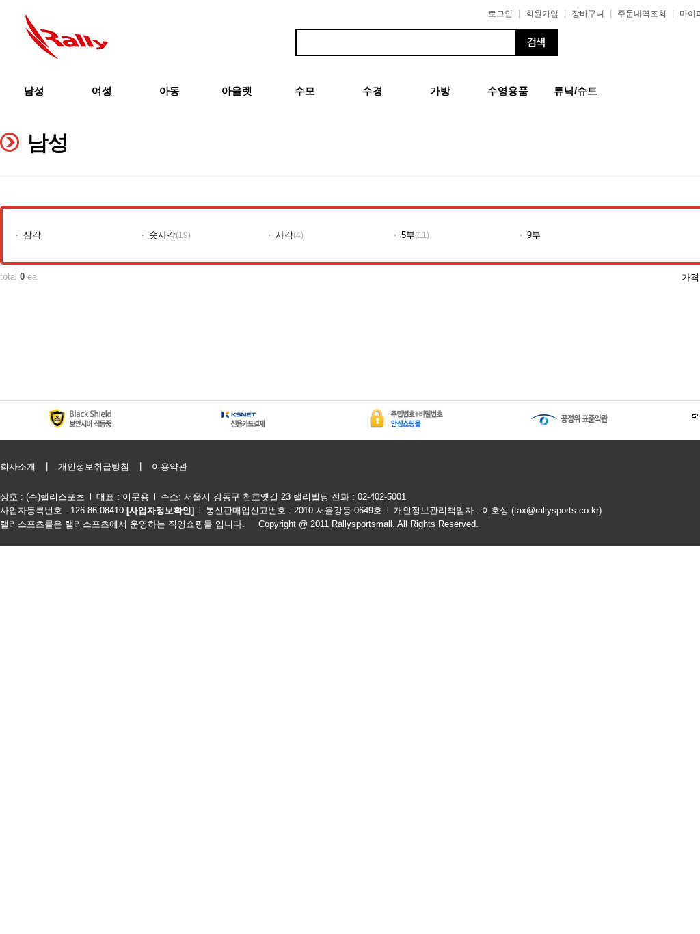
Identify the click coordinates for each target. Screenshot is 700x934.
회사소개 (18, 467)
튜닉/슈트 (575, 90)
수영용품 (507, 90)
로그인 (500, 13)
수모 (305, 90)
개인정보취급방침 (93, 467)
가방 (440, 90)
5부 (408, 235)
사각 (284, 235)
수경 (372, 90)
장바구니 (587, 13)
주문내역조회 (642, 13)
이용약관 (169, 467)
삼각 (32, 235)
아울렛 (236, 90)
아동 (169, 90)
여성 (102, 90)
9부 (534, 235)
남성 (34, 90)
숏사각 (162, 235)
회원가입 (542, 13)
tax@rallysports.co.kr (556, 510)
